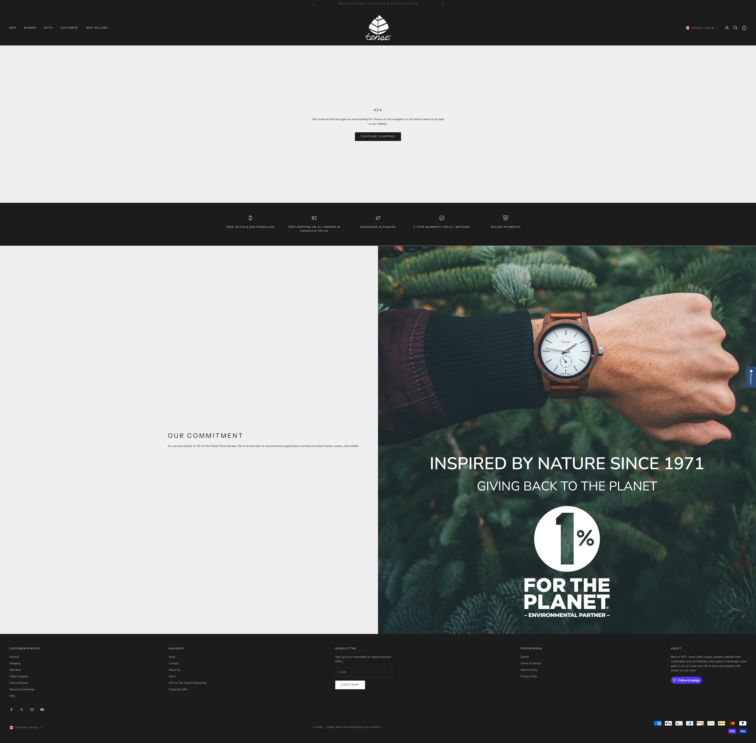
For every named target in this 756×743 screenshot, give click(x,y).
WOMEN (30, 27)
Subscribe (350, 684)
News (172, 676)
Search (525, 657)
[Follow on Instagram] (32, 710)
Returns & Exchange (21, 689)
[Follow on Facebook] (11, 710)
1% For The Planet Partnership (188, 683)
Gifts (48, 27)
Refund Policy (529, 670)
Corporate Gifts (178, 689)
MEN (12, 27)
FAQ (12, 696)
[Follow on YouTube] (42, 710)
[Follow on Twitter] (22, 710)
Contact (173, 663)
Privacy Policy (529, 676)
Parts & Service (18, 683)
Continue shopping (378, 136)
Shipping (14, 663)
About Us (175, 670)
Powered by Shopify (365, 727)
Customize (69, 27)
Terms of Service (531, 663)
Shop (172, 657)
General (14, 657)
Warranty (15, 670)
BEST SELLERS (97, 27)
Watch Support (18, 676)
